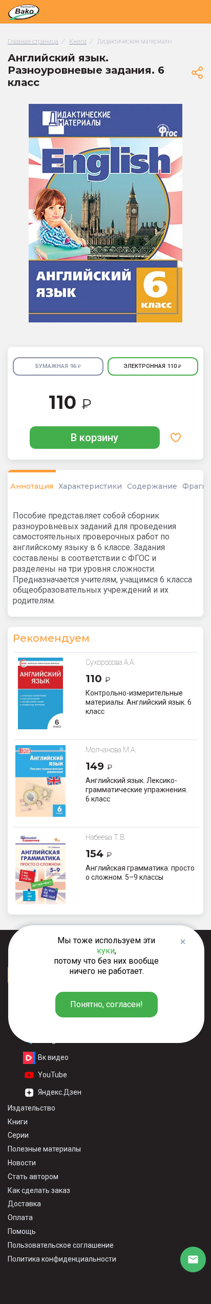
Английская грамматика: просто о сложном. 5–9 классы (140, 872)
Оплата (20, 1217)
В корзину (94, 437)
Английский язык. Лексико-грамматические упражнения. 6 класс (136, 789)
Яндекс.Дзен (59, 1092)
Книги (18, 1122)
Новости (22, 1163)
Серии (18, 1135)
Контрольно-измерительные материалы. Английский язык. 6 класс (139, 702)
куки (106, 950)
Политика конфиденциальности (62, 1259)
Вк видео (53, 1057)
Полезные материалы (44, 1149)
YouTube (52, 1075)
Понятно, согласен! (106, 1004)
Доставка (24, 1204)
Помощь (22, 1231)
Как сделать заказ (39, 1190)
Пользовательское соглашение (61, 1245)
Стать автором (33, 1176)
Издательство (31, 1108)
